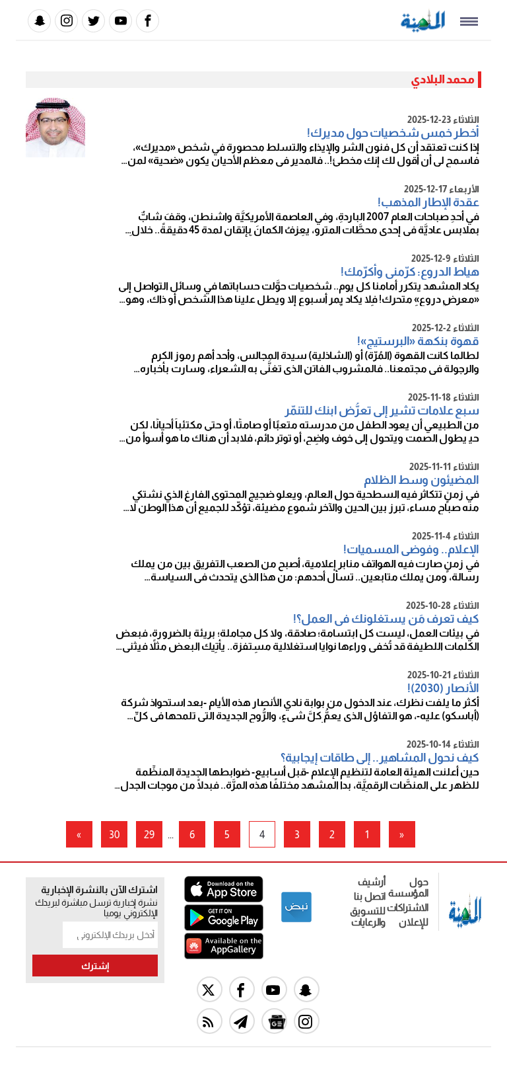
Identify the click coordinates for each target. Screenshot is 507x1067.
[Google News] (274, 1021)
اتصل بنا (370, 896)
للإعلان (413, 922)
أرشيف (372, 881)
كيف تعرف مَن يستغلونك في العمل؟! (386, 618)
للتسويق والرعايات (368, 916)
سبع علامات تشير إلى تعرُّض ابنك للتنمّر (382, 410)
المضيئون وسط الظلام (421, 480)
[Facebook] (147, 20)
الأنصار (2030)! (443, 688)
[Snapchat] (39, 20)
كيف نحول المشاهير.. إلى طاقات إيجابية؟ (380, 757)
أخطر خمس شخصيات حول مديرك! (393, 132)
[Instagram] (66, 20)
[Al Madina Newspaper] (423, 28)
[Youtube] (120, 20)
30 (114, 834)
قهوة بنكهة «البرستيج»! (418, 341)
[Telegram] (242, 1021)
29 (149, 834)
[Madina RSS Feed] (209, 1021)
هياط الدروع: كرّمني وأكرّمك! (410, 271)
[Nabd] (296, 920)
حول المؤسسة (408, 887)
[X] (209, 989)
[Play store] (223, 927)
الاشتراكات (407, 907)
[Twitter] (93, 20)
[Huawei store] (223, 955)
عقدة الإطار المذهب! (428, 202)
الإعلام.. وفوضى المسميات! (411, 549)
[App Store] (223, 898)
